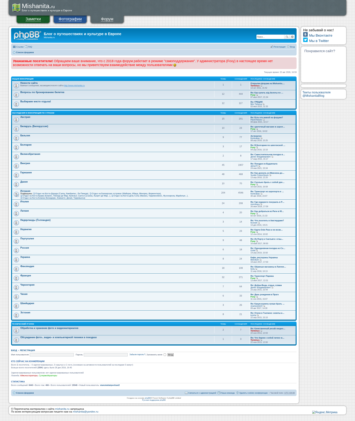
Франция (25, 275)
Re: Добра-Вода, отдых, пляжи (266, 285)
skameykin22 (257, 306)
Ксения (254, 223)
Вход (14, 350)
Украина (25, 257)
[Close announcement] (294, 60)
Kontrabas (255, 138)
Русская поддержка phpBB (154, 400)
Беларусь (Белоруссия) (34, 126)
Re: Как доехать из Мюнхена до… (267, 173)
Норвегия (26, 229)
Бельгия (25, 135)
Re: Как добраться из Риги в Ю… (267, 211)
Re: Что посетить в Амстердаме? (267, 220)
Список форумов (25, 52)
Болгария (26, 144)
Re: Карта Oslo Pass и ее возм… (267, 230)
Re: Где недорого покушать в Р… (267, 202)
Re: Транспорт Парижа (262, 276)
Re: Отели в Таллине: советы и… (267, 313)
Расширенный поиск (292, 37)
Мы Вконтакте (320, 35)
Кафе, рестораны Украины (264, 257)
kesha (253, 315)
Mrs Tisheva (256, 104)
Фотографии (70, 19)
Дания (24, 181)
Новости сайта (29, 83)
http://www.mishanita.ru (74, 85)
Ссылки (19, 47)
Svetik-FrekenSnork (260, 175)
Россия (24, 247)
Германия (26, 172)
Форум (107, 19)
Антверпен (256, 136)
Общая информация (22, 79)
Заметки (33, 19)
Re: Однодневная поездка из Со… (268, 248)
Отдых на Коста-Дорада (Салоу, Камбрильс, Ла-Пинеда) (61, 193)
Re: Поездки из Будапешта (264, 164)
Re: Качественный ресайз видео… (268, 328)
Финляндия (27, 266)
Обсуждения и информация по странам (33, 113)
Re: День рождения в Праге (265, 294)
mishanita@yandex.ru (85, 411)
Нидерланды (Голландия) (35, 220)
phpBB (148, 398)
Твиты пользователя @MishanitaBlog (316, 94)
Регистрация (27, 350)
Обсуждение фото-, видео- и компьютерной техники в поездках (58, 337)
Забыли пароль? (137, 354)
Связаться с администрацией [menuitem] (202, 393)
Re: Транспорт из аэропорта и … (267, 191)
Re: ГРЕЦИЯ (257, 102)
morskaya (255, 204)
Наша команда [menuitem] (228, 393)
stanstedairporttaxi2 (110, 385)
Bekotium (255, 260)
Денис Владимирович (261, 157)
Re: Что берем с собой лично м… (267, 338)
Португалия (27, 238)
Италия (24, 201)
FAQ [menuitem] (30, 47)
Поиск (287, 37)
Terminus (255, 86)
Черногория (27, 284)
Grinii (253, 250)
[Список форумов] (28, 35)
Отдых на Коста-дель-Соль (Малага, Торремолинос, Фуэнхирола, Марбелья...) (151, 196)
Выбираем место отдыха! (35, 101)
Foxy (253, 95)
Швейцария (27, 303)
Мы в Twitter (319, 41)
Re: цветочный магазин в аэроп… (268, 127)
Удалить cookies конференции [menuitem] (253, 393)
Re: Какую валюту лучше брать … (268, 304)
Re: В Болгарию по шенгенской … (268, 145)
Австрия (25, 117)
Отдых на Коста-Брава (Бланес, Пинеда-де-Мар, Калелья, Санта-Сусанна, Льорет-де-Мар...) (66, 196)
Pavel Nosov (256, 120)
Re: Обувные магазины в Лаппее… (268, 267)
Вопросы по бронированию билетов (42, 92)
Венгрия (25, 163)
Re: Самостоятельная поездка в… (268, 154)
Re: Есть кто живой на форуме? (267, 117)
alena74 (254, 166)
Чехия (24, 294)
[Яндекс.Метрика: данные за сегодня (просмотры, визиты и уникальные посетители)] (324, 412)
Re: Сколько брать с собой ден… (268, 182)
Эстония (25, 312)
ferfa (253, 269)
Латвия (24, 210)
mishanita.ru (62, 408)
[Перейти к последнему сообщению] (261, 86)
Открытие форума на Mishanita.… (268, 83)
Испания (25, 191)
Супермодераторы (48, 375)
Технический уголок (23, 324)
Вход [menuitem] (292, 47)
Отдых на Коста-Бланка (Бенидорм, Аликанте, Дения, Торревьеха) (54, 198)
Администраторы (29, 375)
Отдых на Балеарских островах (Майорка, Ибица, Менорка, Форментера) (126, 193)
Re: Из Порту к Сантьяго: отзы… (267, 239)
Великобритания (30, 154)
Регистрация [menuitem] (279, 47)
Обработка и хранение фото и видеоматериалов (49, 328)
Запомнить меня (155, 354)
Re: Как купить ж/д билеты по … (267, 93)
